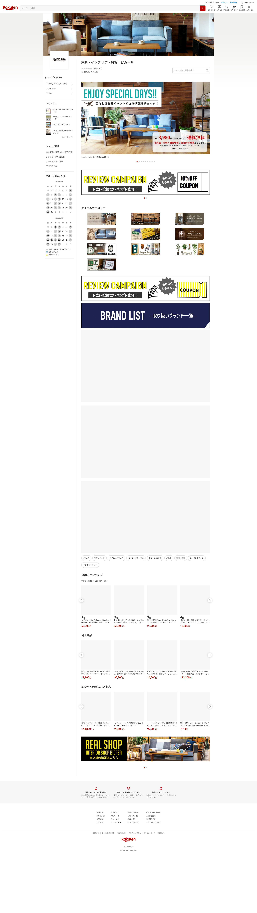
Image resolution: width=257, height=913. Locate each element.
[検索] (202, 8)
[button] (247, 2)
